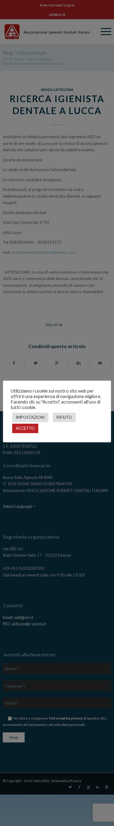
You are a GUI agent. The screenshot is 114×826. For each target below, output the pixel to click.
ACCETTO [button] (25, 428)
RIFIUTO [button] (64, 417)
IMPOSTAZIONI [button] (30, 417)
